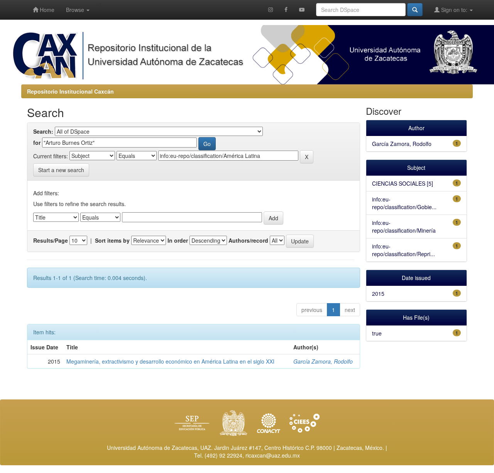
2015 (378, 293)
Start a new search (61, 170)
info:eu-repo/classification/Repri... (403, 250)
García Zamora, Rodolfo (323, 361)
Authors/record (248, 240)
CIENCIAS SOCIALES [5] (402, 183)
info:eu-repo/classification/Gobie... (404, 203)
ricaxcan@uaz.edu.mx (272, 455)
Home (46, 9)
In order (177, 240)
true (377, 333)
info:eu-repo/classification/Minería (404, 226)
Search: (43, 131)
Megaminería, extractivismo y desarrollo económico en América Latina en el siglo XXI (170, 361)
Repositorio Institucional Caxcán (70, 91)
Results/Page (50, 240)
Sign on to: (454, 9)
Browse (76, 9)
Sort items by (112, 240)
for (37, 142)
